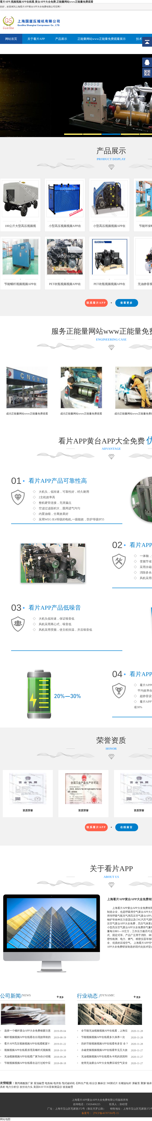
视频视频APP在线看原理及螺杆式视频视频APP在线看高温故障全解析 (27, 1050)
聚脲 (143, 1083)
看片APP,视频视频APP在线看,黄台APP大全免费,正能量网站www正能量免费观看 (46, 1)
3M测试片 (112, 1083)
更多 (61, 997)
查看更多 (126, 302)
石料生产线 (82, 1083)
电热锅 (49, 1083)
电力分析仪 (12, 1087)
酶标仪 (102, 1083)
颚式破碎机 (68, 1083)
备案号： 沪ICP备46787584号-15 (100, 1113)
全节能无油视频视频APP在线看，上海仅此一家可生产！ (104, 1030)
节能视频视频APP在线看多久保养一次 (103, 1037)
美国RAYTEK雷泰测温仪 (47, 1087)
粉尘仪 (93, 1083)
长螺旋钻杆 (124, 1083)
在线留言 (126, 827)
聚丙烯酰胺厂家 (24, 1083)
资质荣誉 (28, 810)
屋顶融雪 (39, 1083)
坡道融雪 (68, 1087)
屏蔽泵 (136, 1083)
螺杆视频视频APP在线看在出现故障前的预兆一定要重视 (27, 1037)
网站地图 (5, 1119)
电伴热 (57, 1083)
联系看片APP (96, 302)
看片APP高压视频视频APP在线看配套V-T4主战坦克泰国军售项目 (27, 1043)
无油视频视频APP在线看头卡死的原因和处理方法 (104, 1056)
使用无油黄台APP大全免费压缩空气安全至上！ (104, 1063)
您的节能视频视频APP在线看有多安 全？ (104, 1043)
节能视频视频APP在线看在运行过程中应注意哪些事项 (27, 1063)
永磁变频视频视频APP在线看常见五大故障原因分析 (104, 1050)
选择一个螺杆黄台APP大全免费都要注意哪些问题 (27, 1030)
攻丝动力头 (26, 1087)
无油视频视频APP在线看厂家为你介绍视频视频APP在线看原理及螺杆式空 (27, 1056)
